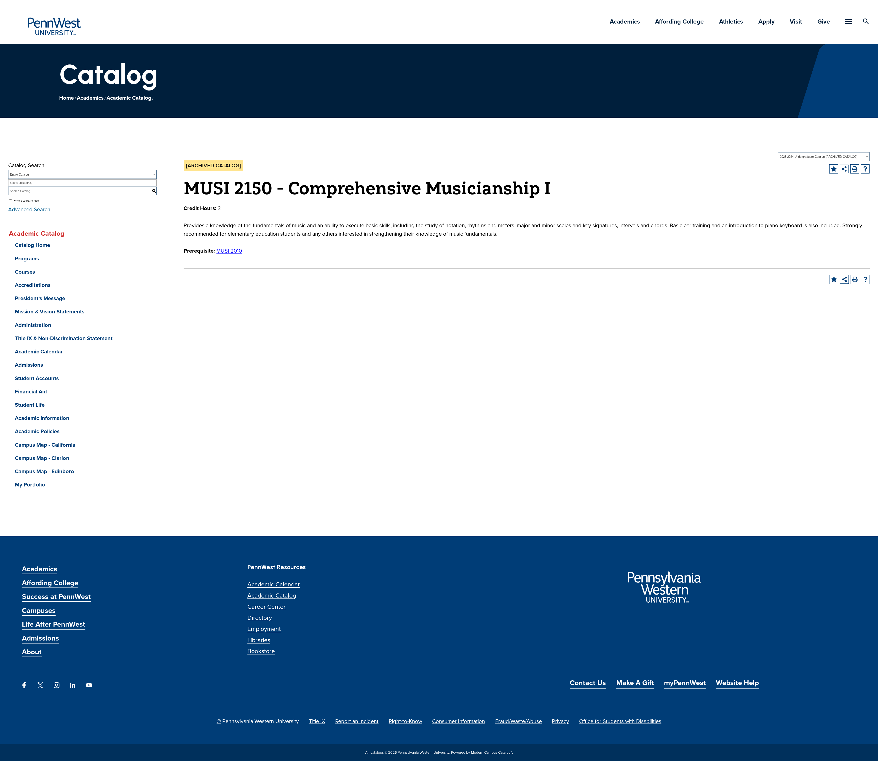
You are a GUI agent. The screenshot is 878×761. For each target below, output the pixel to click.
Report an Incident (356, 721)
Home (66, 98)
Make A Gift (635, 682)
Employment (264, 628)
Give (823, 21)
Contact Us (588, 682)
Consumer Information (458, 721)
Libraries (258, 640)
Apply (766, 21)
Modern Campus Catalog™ (491, 752)
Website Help (737, 682)
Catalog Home (32, 245)
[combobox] (824, 156)
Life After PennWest (53, 624)
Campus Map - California (45, 445)
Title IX (317, 721)
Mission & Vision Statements (49, 311)
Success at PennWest (56, 596)
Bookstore (261, 650)
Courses (25, 272)
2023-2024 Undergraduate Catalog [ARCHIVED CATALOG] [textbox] (818, 156)
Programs (27, 258)
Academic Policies (37, 431)
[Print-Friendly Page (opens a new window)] (854, 169)
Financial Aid (31, 391)
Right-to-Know (405, 721)
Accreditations (33, 285)
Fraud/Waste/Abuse (518, 721)
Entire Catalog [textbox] (19, 174)
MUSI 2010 (229, 250)
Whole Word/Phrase (26, 201)
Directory (259, 617)
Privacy (560, 721)
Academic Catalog (129, 98)
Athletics (731, 21)
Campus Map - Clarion (42, 458)
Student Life (30, 405)
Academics (625, 21)
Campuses (39, 610)
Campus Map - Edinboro (44, 471)
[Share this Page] (844, 169)
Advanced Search (29, 209)
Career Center (266, 606)
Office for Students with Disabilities (620, 721)
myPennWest (685, 682)
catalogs (377, 752)
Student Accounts (37, 378)
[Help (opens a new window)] (865, 169)
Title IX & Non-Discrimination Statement (63, 338)
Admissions (29, 365)
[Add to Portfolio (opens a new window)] (833, 169)
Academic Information (42, 418)
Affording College (679, 21)
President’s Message (40, 298)
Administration (33, 325)
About (32, 651)
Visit (796, 21)
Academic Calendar (39, 351)
